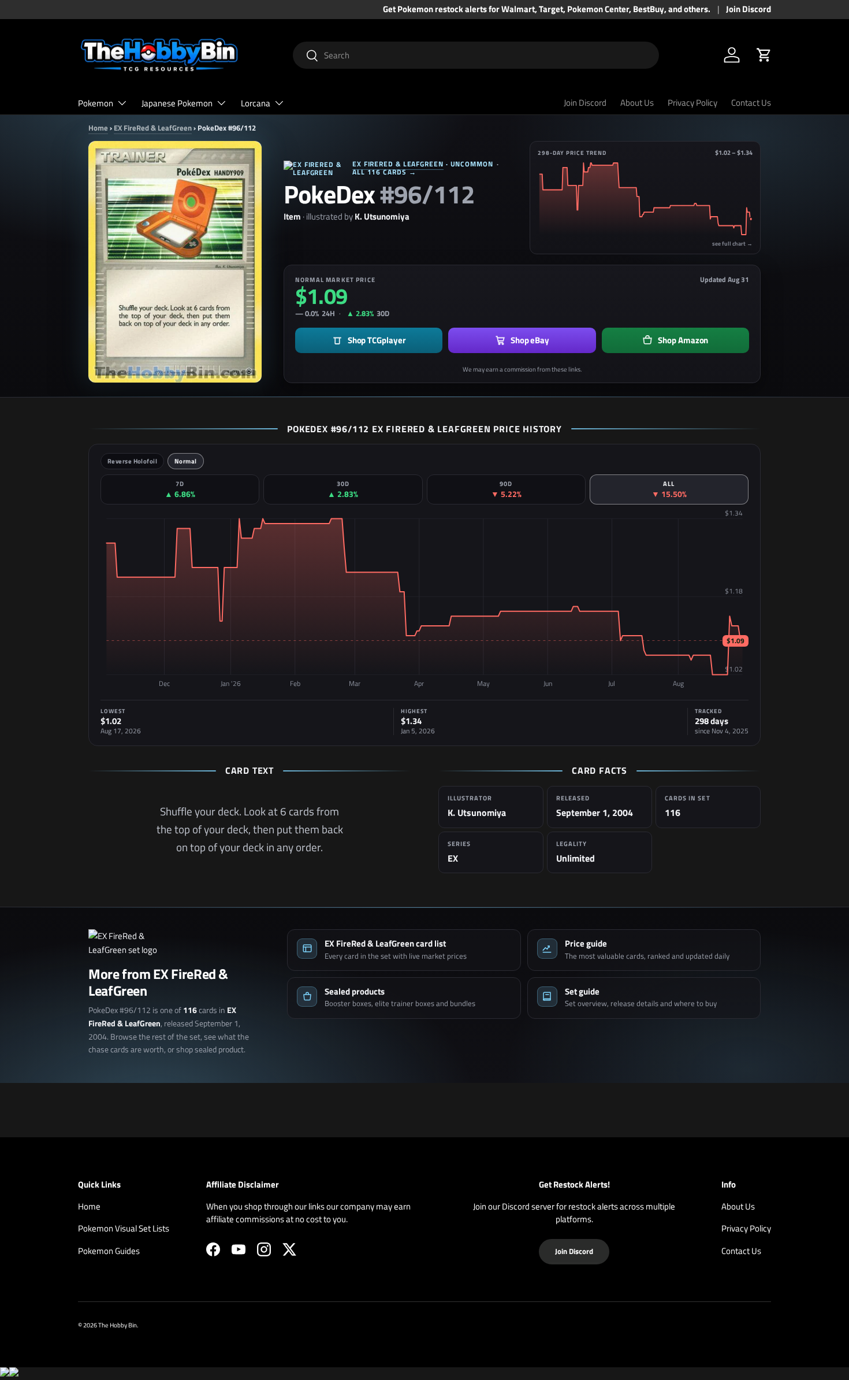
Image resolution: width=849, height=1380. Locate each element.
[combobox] (476, 55)
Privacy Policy (692, 102)
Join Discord (748, 9)
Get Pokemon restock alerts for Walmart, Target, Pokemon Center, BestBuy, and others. (546, 9)
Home (98, 127)
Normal (185, 461)
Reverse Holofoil (132, 461)
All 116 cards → (384, 171)
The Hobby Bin (117, 1325)
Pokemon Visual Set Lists (123, 1228)
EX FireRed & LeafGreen (153, 127)
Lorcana (255, 103)
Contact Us (751, 102)
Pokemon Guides (109, 1250)
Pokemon (95, 103)
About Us (637, 102)
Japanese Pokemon (177, 103)
